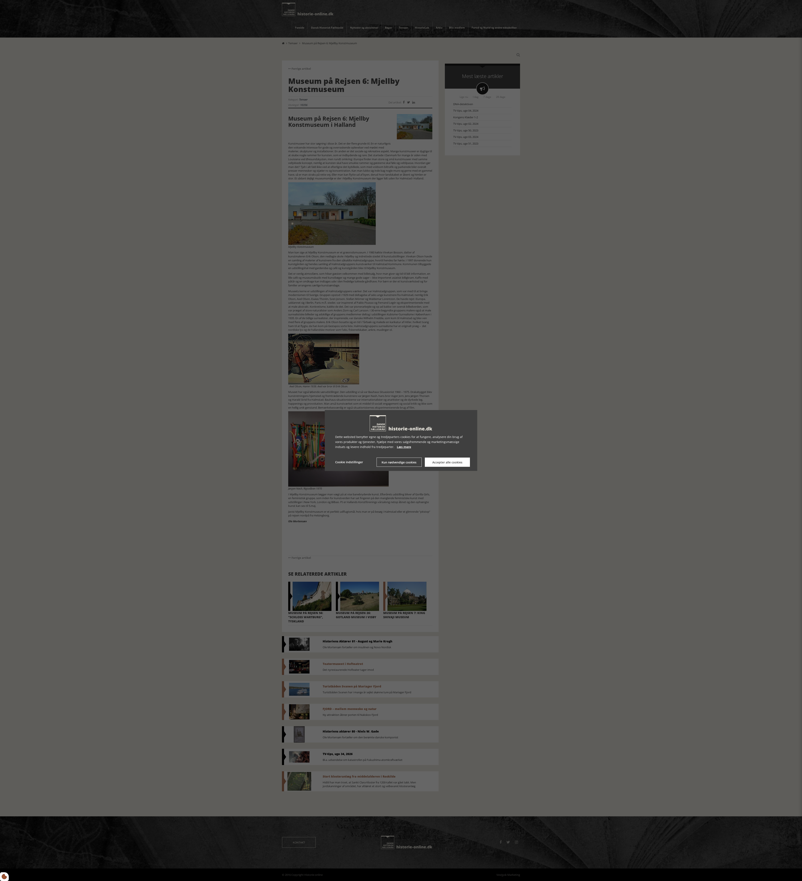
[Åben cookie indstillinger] (4, 876)
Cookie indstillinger (349, 462)
